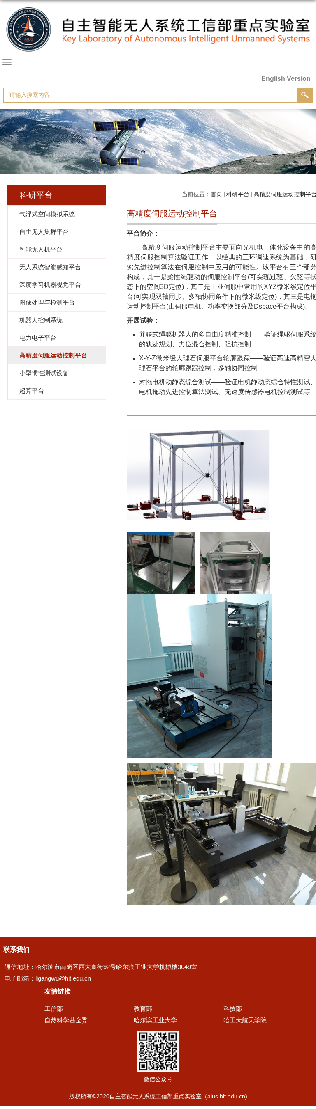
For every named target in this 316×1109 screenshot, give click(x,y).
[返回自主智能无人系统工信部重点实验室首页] (158, 37)
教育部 (143, 1008)
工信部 (53, 1008)
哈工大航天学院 (245, 1020)
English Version (286, 78)
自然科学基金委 (66, 1020)
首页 (216, 194)
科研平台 (237, 194)
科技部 (232, 1008)
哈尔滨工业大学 (155, 1020)
